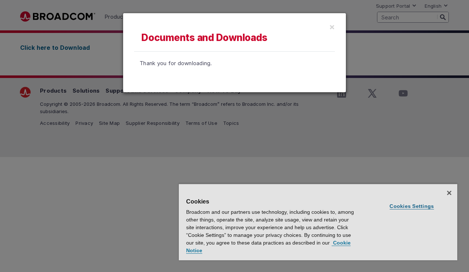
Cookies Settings (411, 206)
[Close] (449, 193)
